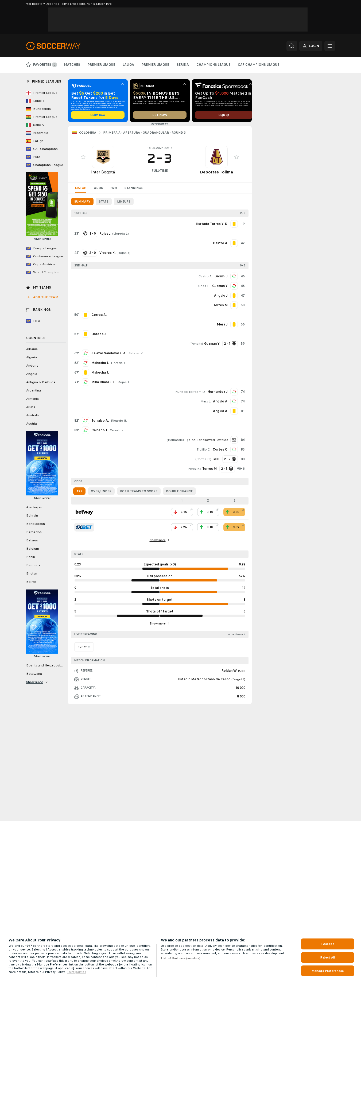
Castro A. (205, 276)
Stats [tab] (103, 201)
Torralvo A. (100, 420)
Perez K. (194, 469)
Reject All (327, 957)
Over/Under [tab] (101, 491)
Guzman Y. (220, 286)
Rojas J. (123, 253)
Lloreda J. (120, 233)
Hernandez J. (218, 392)
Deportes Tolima (216, 171)
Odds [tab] (98, 188)
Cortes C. (220, 449)
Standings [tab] (134, 188)
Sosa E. (204, 286)
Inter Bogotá (103, 171)
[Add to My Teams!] (83, 157)
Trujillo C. (204, 449)
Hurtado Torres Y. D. (190, 392)
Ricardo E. (119, 420)
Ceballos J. (118, 430)
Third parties (76, 972)
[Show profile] (103, 157)
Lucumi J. (221, 276)
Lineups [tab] (123, 201)
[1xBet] (84, 527)
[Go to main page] (63, 46)
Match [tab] (80, 188)
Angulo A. (220, 401)
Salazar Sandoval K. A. (108, 353)
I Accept (327, 944)
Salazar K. (136, 353)
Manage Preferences (328, 971)
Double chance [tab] (179, 491)
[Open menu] (329, 46)
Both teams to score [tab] (138, 491)
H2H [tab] (113, 188)
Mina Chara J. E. (103, 382)
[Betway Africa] (84, 512)
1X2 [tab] (79, 491)
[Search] (291, 46)
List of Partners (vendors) (180, 958)
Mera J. (205, 401)
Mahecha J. (100, 363)
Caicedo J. (99, 430)
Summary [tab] (82, 201)
